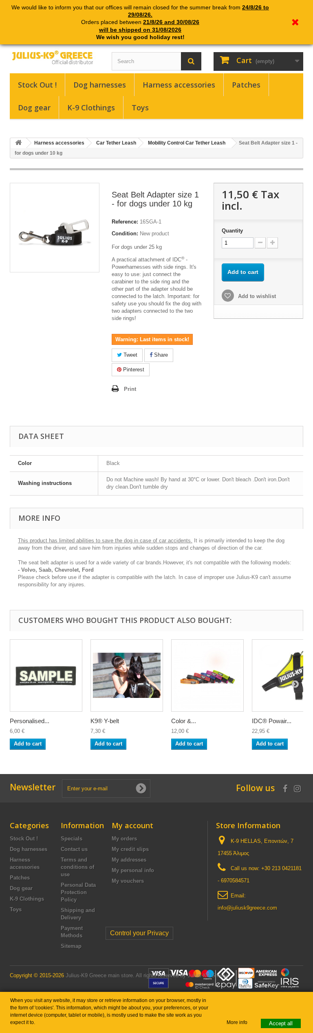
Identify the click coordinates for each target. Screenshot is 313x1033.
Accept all (281, 1023)
